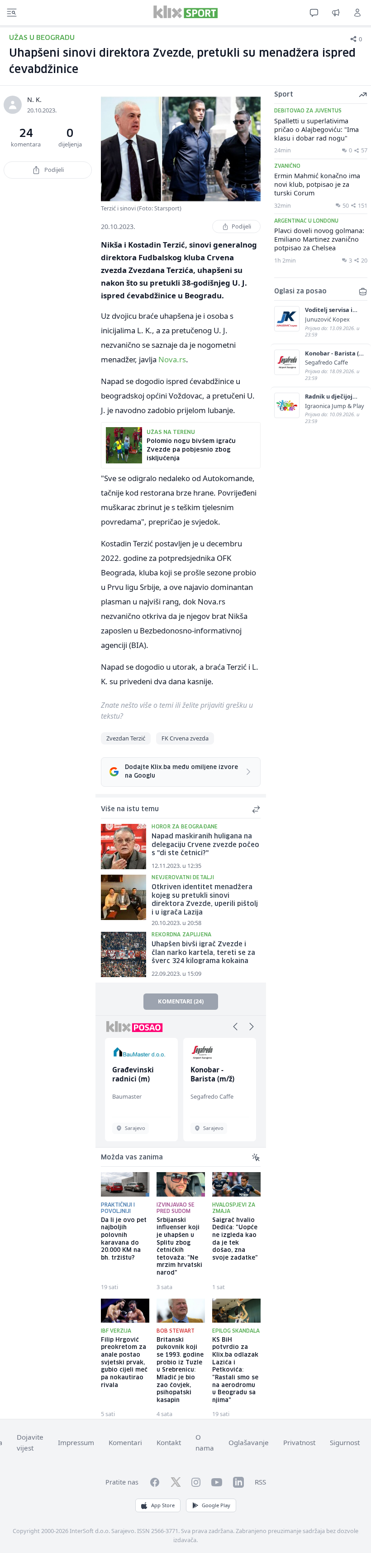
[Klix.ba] (185, 11)
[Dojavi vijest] (336, 13)
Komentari (125, 1442)
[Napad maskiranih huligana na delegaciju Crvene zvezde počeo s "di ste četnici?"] (123, 846)
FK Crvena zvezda (185, 738)
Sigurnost (345, 1442)
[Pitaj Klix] (314, 13)
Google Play (216, 1505)
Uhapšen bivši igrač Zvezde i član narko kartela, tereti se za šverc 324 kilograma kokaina (203, 952)
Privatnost (299, 1442)
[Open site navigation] (12, 13)
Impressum (76, 1442)
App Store (163, 1505)
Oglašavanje (248, 1442)
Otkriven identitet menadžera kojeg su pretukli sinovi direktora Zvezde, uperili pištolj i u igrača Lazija (205, 900)
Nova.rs (172, 359)
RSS (260, 1481)
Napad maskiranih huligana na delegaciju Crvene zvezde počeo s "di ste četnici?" (205, 845)
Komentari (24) (181, 1001)
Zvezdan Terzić (125, 738)
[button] (235, 1026)
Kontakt (169, 1442)
